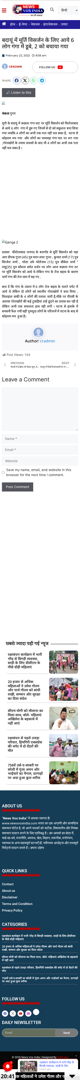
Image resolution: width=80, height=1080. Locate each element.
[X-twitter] (13, 1013)
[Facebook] (5, 1013)
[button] (17, 80)
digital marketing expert (7, 914)
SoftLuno (62, 1057)
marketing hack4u (10, 860)
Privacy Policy (12, 910)
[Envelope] (28, 1013)
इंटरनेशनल (50, 24)
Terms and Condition (17, 904)
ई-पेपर (23, 24)
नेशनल (35, 24)
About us (8, 891)
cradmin (47, 341)
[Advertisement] (40, 195)
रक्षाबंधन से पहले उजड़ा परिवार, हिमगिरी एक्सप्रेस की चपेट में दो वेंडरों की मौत (25, 744)
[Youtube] (60, 67)
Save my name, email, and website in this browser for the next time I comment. (38, 472)
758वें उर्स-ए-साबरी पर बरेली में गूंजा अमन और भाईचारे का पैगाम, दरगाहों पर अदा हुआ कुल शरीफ (25, 771)
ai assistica (4, 1041)
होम (12, 24)
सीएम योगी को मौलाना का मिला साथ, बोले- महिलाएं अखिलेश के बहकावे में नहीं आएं (25, 716)
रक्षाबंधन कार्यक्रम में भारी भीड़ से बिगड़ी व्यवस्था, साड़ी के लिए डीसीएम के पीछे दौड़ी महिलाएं (25, 660)
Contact (8, 884)
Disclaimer (9, 897)
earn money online (6, 988)
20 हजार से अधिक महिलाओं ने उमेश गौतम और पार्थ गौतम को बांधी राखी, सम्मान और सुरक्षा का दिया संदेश (24, 690)
